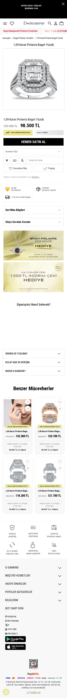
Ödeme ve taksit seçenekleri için (21, 177)
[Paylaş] (27, 408)
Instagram (13, 621)
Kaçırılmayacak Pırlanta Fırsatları (20, 31)
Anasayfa (7, 38)
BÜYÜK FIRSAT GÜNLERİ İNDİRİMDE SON (31, 7)
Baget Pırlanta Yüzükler (23, 38)
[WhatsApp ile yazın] (6, 692)
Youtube (11, 629)
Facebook (11, 616)
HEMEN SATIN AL (33, 142)
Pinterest (12, 633)
